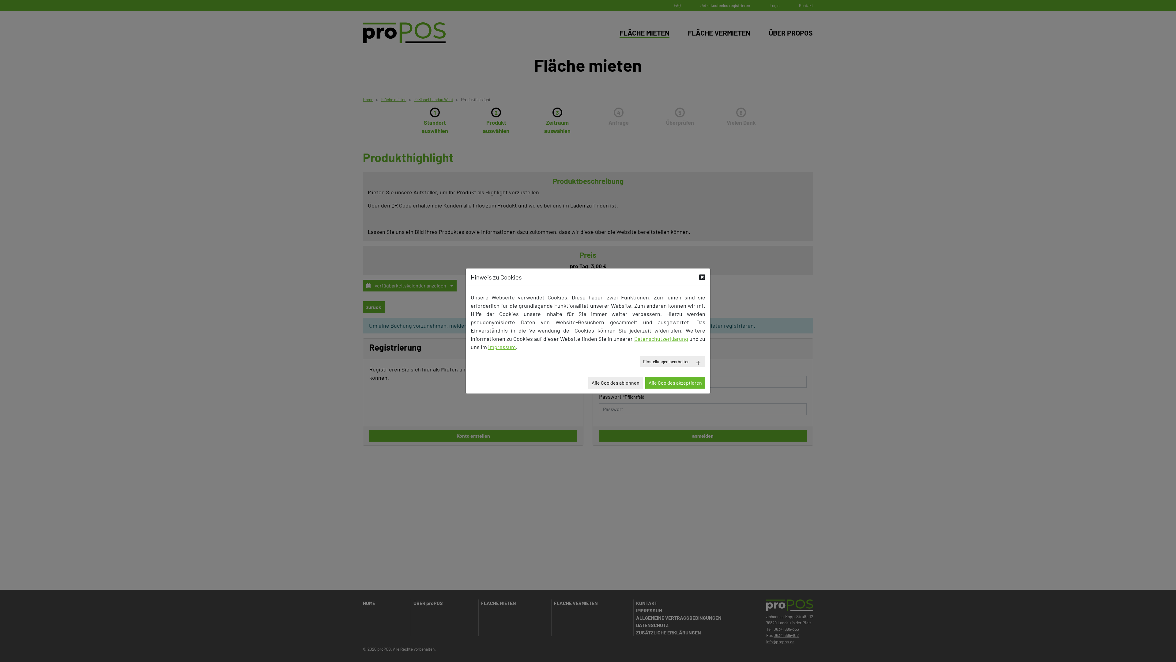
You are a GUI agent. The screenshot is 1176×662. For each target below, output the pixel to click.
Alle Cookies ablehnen (615, 383)
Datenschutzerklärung (661, 338)
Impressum (502, 347)
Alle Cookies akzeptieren (675, 383)
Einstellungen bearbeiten (666, 361)
